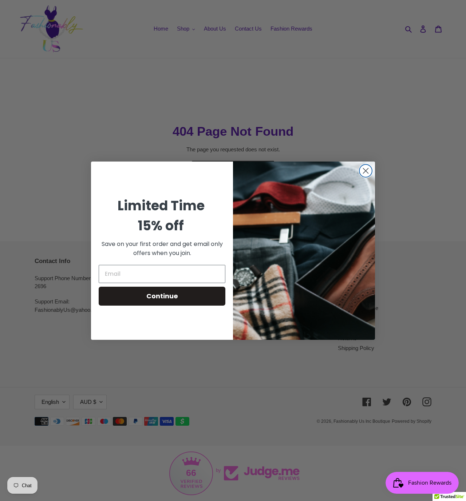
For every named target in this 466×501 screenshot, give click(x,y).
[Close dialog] (365, 170)
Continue (162, 296)
